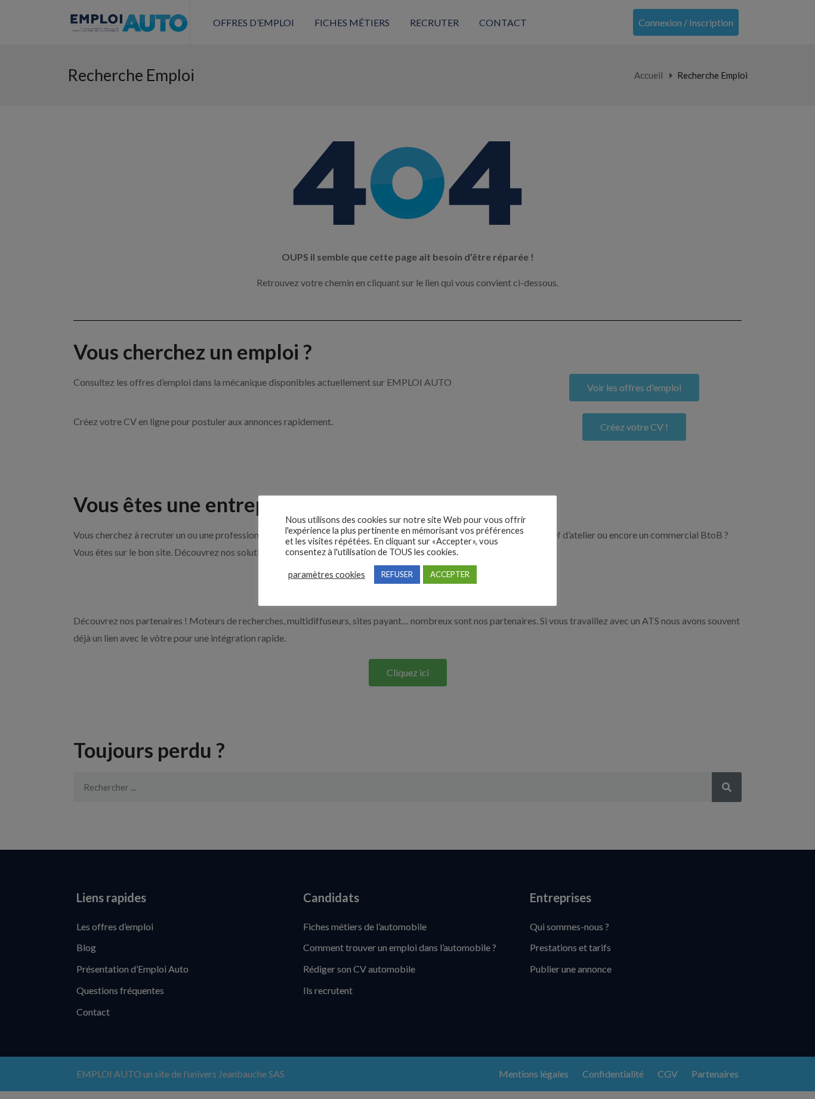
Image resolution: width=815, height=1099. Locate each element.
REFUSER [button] (397, 574)
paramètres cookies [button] (326, 574)
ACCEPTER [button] (450, 574)
